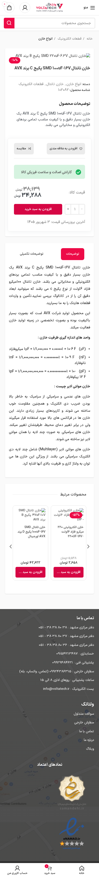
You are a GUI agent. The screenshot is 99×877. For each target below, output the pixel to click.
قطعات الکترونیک (69, 38)
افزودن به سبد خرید (38, 209)
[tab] (72, 254)
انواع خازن (45, 38)
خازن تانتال (54, 84)
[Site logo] (49, 7)
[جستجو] (9, 23)
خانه (89, 38)
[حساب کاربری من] (25, 8)
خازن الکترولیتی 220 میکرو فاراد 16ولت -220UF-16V (71, 532)
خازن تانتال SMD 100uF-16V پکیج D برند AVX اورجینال (31, 532)
